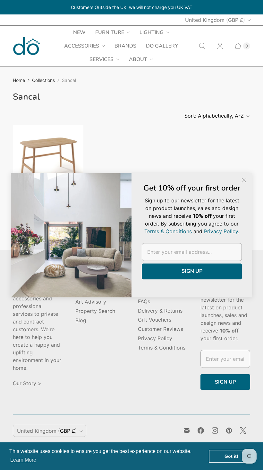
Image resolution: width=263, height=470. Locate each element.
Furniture (109, 32)
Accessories (81, 45)
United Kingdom (215, 20)
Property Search (95, 311)
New (79, 32)
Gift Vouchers (154, 319)
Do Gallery (162, 45)
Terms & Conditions (161, 347)
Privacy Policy (155, 338)
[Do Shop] (26, 46)
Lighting (152, 32)
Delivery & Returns (160, 310)
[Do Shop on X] (243, 430)
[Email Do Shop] (187, 430)
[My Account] (220, 46)
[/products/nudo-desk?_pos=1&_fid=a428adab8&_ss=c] (48, 160)
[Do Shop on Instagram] (215, 430)
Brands (125, 45)
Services (101, 59)
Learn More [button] (23, 460)
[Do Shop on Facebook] (201, 430)
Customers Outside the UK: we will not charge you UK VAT (131, 7)
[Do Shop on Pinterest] (229, 430)
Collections (43, 80)
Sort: (214, 115)
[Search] (202, 46)
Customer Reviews (160, 329)
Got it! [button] (231, 456)
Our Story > (27, 383)
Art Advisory (90, 301)
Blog (80, 320)
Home (19, 80)
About (138, 59)
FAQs (144, 301)
